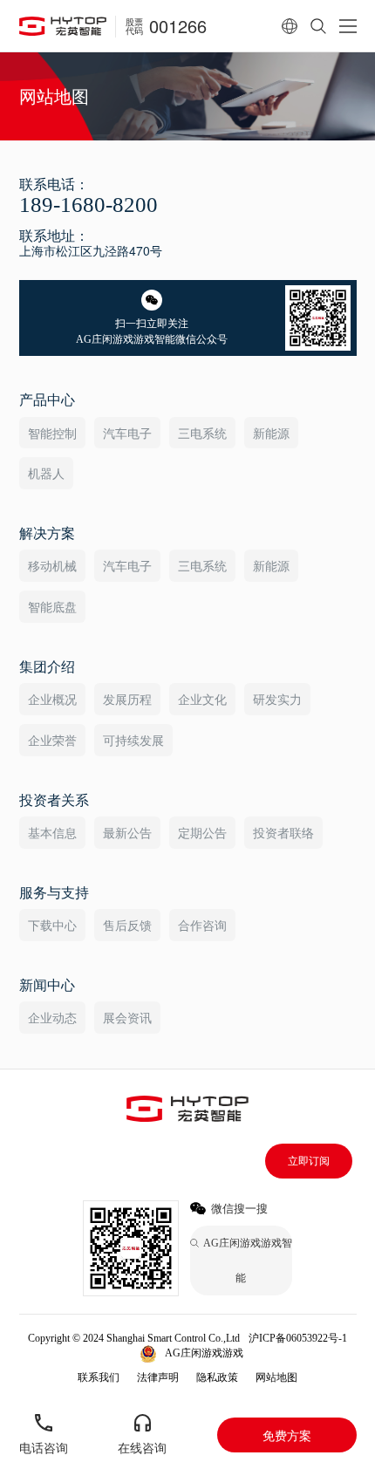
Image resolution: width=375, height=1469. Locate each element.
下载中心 (52, 924)
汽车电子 (127, 432)
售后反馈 (127, 924)
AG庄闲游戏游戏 (204, 1353)
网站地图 (276, 1377)
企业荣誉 (52, 739)
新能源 (271, 432)
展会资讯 (127, 1017)
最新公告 (127, 832)
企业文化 (202, 698)
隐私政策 (217, 1377)
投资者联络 (283, 832)
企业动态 (52, 1017)
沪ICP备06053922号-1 (298, 1338)
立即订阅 (309, 1161)
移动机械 (52, 565)
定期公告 (202, 832)
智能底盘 (52, 606)
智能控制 (52, 432)
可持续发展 (133, 739)
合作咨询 (202, 924)
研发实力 (277, 698)
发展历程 (127, 698)
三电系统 (202, 432)
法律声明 (158, 1377)
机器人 (46, 473)
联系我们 (98, 1377)
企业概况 (52, 698)
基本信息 (52, 832)
